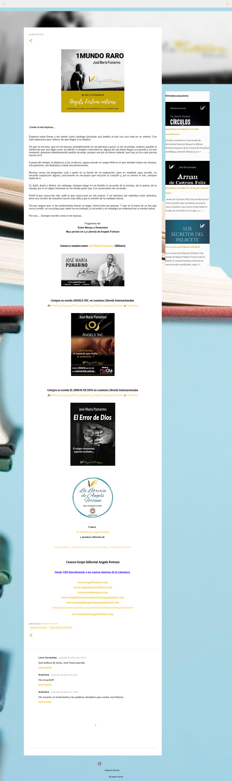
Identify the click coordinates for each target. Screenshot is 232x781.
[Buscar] (13, 4)
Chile (96, 305)
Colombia (132, 305)
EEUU (74, 305)
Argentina (85, 305)
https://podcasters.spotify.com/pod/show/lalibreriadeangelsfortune (92, 607)
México (55, 305)
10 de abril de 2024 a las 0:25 (64, 674)
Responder (44, 667)
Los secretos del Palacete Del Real (182, 246)
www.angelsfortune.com (93, 582)
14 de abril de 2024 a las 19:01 (64, 692)
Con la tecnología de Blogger (117, 763)
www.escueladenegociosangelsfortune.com (92, 602)
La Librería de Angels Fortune (92, 532)
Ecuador (105, 305)
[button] (31, 41)
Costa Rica (117, 305)
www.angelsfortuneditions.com (92, 587)
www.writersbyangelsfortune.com (93, 614)
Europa (65, 305)
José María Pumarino (101, 245)
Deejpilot (123, 770)
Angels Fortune (38, 627)
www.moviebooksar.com (93, 592)
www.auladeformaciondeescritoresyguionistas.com (92, 597)
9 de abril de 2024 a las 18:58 (72, 657)
